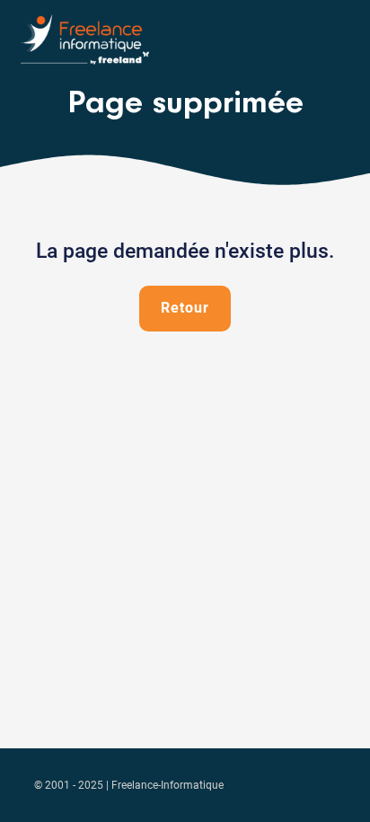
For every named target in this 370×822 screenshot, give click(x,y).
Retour (185, 307)
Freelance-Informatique (167, 785)
